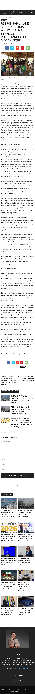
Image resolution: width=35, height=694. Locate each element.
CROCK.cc (21, 692)
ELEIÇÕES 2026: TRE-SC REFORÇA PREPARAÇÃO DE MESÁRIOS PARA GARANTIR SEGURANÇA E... (8, 538)
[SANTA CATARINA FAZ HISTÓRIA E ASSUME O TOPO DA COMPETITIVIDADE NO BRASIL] (5, 398)
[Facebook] (15, 681)
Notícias (3, 400)
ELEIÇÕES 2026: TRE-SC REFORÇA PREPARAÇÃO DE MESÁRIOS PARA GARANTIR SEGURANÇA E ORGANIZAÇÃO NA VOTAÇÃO (22, 422)
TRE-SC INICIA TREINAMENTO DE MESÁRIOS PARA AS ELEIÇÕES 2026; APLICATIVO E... (24, 586)
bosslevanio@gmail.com (20, 668)
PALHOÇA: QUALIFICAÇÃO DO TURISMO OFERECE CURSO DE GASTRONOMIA (26, 378)
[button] (32, 12)
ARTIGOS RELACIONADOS (10, 391)
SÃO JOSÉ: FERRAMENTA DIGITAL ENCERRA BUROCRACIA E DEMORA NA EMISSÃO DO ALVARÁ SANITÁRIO (9, 380)
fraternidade (4, 20)
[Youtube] (20, 681)
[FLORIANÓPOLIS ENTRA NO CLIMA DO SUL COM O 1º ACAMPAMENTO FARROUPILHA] (9, 575)
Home (2, 17)
